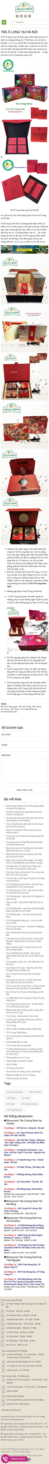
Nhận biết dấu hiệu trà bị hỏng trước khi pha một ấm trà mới (24, 855)
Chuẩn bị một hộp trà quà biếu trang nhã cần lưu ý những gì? (24, 813)
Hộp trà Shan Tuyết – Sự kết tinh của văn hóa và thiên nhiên (24, 948)
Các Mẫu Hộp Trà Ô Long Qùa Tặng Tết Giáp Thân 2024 (25, 999)
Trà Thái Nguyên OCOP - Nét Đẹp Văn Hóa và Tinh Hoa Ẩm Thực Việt (24, 891)
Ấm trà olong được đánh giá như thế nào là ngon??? (25, 1037)
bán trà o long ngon (9, 706)
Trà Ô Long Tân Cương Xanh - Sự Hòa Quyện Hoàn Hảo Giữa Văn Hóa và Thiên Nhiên (25, 987)
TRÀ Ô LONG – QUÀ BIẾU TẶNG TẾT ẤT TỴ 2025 (24, 903)
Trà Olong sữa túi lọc (15, 1068)
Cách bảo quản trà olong (16, 1078)
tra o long (5, 709)
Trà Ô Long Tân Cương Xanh (18, 1045)
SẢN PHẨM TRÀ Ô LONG (16, 1042)
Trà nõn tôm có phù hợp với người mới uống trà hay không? (25, 879)
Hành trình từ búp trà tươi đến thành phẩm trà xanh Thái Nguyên (25, 807)
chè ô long (36, 706)
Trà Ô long (12, 43)
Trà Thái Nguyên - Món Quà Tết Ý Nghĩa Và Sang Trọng (25, 897)
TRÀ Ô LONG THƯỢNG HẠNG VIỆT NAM (23, 1029)
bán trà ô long (25, 706)
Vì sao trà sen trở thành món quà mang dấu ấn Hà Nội (25, 837)
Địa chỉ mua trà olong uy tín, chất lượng (23, 1071)
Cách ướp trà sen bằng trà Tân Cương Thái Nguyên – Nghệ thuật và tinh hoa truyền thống (24, 941)
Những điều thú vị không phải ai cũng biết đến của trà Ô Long (24, 1011)
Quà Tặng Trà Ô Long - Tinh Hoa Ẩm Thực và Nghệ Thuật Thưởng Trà (24, 969)
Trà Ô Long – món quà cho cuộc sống (22, 1016)
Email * (5, 745)
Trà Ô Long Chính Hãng (16, 1032)
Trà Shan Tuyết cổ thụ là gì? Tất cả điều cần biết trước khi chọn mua (25, 873)
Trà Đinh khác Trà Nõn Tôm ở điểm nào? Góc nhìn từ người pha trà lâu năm (23, 867)
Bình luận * (6, 755)
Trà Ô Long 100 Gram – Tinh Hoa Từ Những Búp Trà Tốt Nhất (25, 927)
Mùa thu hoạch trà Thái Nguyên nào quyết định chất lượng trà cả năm (24, 849)
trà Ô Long (18, 241)
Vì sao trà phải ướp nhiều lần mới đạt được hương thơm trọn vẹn (24, 825)
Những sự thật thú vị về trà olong (20, 1075)
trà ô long (14, 709)
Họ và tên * (6, 734)
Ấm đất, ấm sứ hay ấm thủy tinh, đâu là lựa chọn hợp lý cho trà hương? (24, 819)
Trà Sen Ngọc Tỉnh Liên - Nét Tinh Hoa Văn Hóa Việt (25, 963)
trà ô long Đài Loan (9, 711)
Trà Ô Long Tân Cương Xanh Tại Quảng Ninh (23, 975)
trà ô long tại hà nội (28, 709)
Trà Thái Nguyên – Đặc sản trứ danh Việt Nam (24, 915)
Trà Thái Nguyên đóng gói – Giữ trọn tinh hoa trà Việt (24, 921)
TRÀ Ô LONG (11, 1064)
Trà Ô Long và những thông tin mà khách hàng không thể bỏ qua (24, 1020)
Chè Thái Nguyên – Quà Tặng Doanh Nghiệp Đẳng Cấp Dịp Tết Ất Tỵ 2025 (25, 909)
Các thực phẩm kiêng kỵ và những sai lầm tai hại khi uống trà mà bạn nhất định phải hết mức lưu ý (24, 1051)
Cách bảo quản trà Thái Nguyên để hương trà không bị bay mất (24, 843)
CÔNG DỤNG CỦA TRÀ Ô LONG (19, 1061)
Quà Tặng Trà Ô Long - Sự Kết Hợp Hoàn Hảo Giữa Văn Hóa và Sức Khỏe (23, 981)
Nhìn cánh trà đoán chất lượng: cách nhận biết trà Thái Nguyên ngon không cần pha (24, 861)
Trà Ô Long (11, 1025)
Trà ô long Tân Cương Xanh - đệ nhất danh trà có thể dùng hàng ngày (24, 1005)
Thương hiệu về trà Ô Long (18, 1057)
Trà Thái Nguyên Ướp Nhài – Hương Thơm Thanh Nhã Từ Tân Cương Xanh (24, 885)
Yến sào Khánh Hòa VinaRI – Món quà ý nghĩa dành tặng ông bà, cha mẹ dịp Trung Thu (24, 956)
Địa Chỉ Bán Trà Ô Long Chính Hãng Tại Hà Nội (25, 993)
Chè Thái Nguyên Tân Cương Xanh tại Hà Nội (24, 933)
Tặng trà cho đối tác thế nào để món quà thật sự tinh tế (23, 831)
